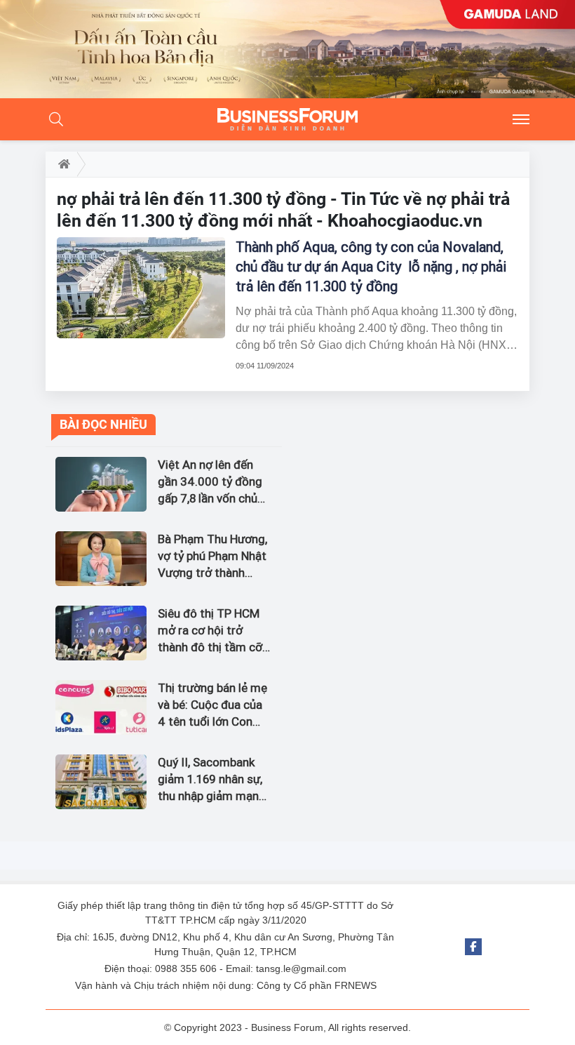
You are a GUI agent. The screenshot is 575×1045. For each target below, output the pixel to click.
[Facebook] (473, 946)
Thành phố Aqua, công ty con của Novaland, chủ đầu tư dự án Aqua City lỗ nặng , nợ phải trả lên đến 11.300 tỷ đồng (371, 267)
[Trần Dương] (287, 49)
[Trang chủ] (61, 164)
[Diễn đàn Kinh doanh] (287, 119)
